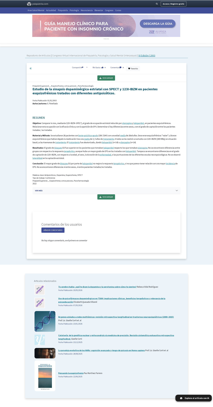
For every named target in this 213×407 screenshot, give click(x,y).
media (123, 135)
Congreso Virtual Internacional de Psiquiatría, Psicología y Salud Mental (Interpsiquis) (94, 55)
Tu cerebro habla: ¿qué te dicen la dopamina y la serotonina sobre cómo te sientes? (97, 286)
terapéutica (69, 151)
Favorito (134, 68)
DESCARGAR (107, 78)
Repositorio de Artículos (39, 55)
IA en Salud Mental (36, 10)
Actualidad (51, 10)
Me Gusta (99, 67)
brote (80, 135)
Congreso (109, 10)
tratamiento (108, 139)
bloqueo (58, 147)
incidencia (170, 163)
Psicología (74, 10)
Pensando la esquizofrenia (70, 373)
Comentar (117, 67)
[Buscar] (157, 4)
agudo (95, 135)
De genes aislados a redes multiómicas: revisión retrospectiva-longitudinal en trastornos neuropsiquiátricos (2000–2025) (116, 317)
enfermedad (105, 154)
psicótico (88, 135)
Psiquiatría (63, 10)
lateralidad (37, 158)
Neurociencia (87, 10)
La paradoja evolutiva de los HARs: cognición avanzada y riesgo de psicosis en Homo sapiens (101, 350)
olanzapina (127, 123)
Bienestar (99, 10)
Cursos (118, 10)
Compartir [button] (76, 67)
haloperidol (138, 123)
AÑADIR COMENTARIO (53, 230)
